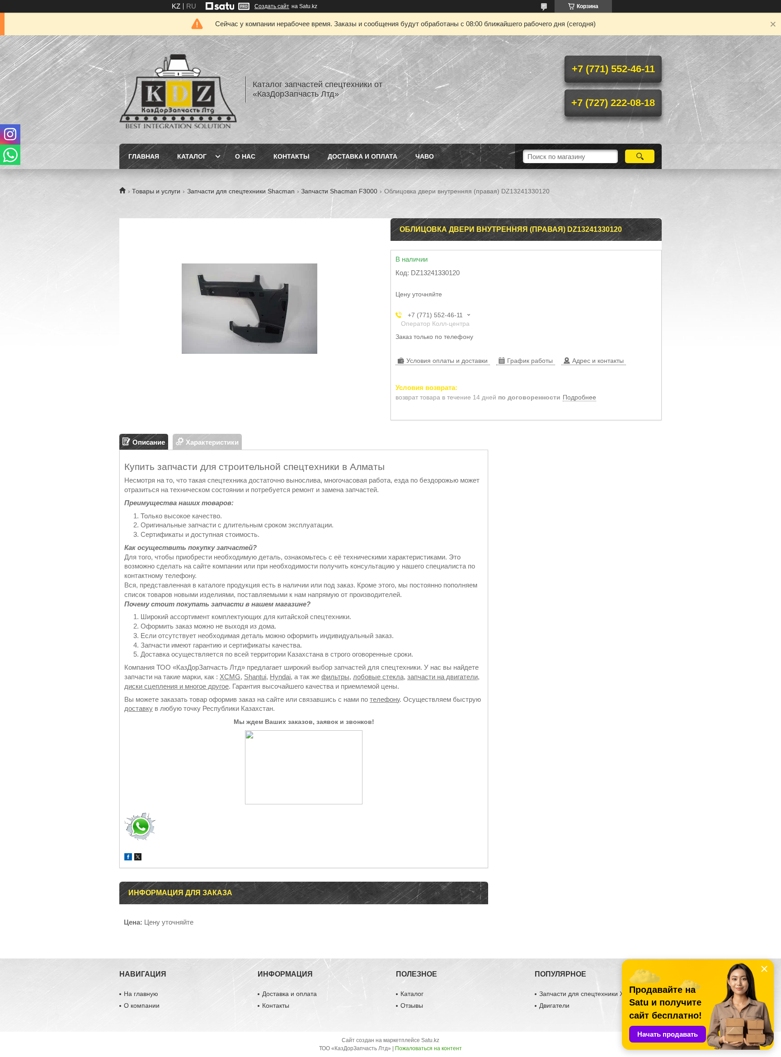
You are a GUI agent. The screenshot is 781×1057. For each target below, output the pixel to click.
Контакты (291, 156)
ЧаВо (424, 156)
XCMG (230, 677)
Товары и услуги (156, 191)
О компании (142, 1005)
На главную (141, 993)
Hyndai (280, 677)
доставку (138, 708)
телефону (385, 699)
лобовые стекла (378, 677)
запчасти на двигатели (442, 677)
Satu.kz (430, 1040)
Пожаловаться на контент (428, 1048)
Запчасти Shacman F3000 (339, 191)
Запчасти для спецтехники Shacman (241, 191)
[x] (137, 858)
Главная (143, 156)
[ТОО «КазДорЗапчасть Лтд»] (178, 89)
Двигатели (554, 1005)
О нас (245, 156)
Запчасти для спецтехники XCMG (589, 993)
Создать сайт (271, 6)
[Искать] (639, 156)
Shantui (255, 677)
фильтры (335, 677)
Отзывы (411, 1005)
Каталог (192, 156)
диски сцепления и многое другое (176, 686)
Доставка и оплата (362, 156)
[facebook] (128, 858)
